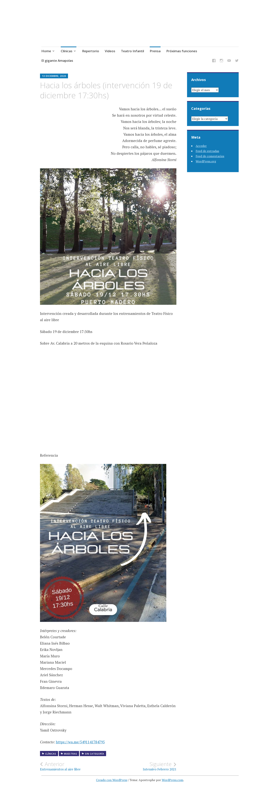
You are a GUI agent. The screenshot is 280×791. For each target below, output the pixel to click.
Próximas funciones (181, 51)
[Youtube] (229, 61)
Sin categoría (94, 753)
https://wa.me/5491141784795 (80, 742)
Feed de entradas (207, 151)
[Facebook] (214, 61)
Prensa (155, 51)
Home (46, 51)
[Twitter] (237, 61)
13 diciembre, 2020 (54, 76)
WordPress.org (206, 161)
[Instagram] (221, 61)
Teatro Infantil (132, 51)
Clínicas (66, 51)
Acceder (201, 146)
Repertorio (90, 51)
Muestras (70, 753)
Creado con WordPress (111, 780)
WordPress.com (172, 780)
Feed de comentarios (210, 156)
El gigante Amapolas (57, 60)
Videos (110, 51)
